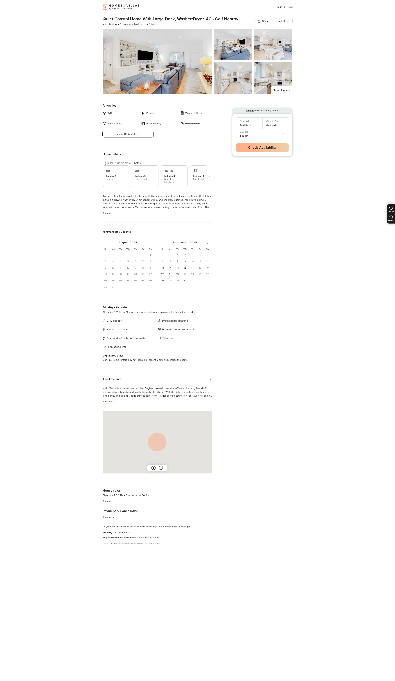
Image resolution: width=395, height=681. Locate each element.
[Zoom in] (153, 467)
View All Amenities (128, 134)
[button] (178, 261)
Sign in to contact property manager (171, 526)
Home (105, 543)
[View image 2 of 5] (233, 44)
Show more (108, 213)
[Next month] (208, 243)
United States (129, 543)
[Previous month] (105, 243)
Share (265, 21)
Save (286, 21)
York (146, 543)
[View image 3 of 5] (273, 44)
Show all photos (282, 90)
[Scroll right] (210, 176)
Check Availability (262, 148)
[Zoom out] (160, 467)
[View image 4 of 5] (233, 78)
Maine (140, 543)
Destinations (116, 543)
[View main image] (157, 61)
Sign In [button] (281, 7)
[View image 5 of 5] (273, 78)
